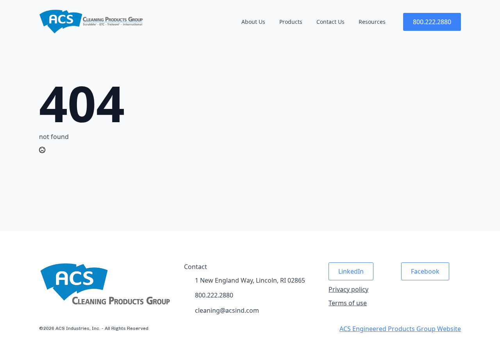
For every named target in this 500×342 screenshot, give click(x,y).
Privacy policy (348, 289)
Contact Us (330, 21)
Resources (372, 21)
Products (290, 21)
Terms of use (348, 303)
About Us (253, 21)
